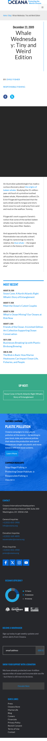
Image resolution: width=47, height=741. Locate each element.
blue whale (19, 243)
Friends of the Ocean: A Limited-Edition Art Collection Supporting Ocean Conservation (23, 330)
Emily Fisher (13, 79)
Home (5, 15)
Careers (11, 716)
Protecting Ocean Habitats (18, 471)
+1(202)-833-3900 (11, 522)
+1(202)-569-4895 (11, 536)
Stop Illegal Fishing (15, 467)
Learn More (12, 453)
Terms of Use (13, 729)
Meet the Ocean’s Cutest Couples (20, 305)
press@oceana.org (11, 553)
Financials (12, 719)
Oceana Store (14, 706)
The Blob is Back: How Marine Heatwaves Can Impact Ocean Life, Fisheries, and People (20, 358)
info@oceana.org (10, 525)
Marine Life (13, 710)
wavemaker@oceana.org (13, 539)
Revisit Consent (15, 725)
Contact (11, 732)
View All (9, 480)
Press (10, 703)
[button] (5, 97)
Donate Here (23, 686)
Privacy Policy (14, 722)
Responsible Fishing (14, 86)
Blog (9, 15)
